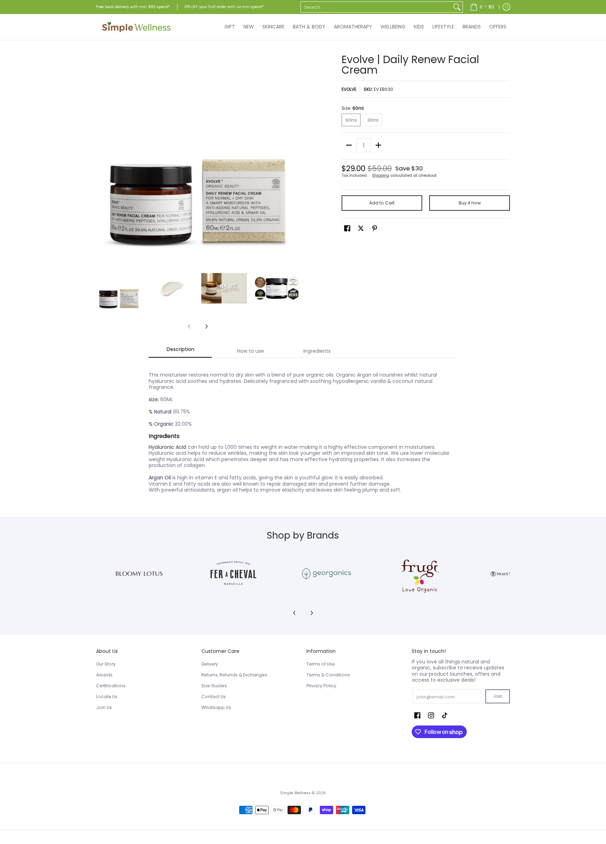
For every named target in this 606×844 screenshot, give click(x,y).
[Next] (294, 156)
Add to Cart (382, 203)
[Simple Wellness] (136, 27)
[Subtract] (349, 145)
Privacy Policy (321, 686)
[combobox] (376, 7)
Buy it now (470, 203)
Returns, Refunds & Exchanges (234, 675)
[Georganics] (326, 573)
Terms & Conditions (328, 675)
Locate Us (106, 697)
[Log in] (506, 7)
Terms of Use (321, 664)
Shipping (380, 175)
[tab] (180, 351)
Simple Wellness (296, 793)
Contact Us (213, 697)
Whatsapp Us (216, 707)
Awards (104, 675)
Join (498, 696)
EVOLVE (349, 89)
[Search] (457, 7)
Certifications (111, 686)
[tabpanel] (303, 428)
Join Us (104, 707)
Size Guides (214, 686)
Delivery (209, 664)
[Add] (378, 145)
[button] (347, 228)
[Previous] (101, 156)
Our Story (106, 664)
